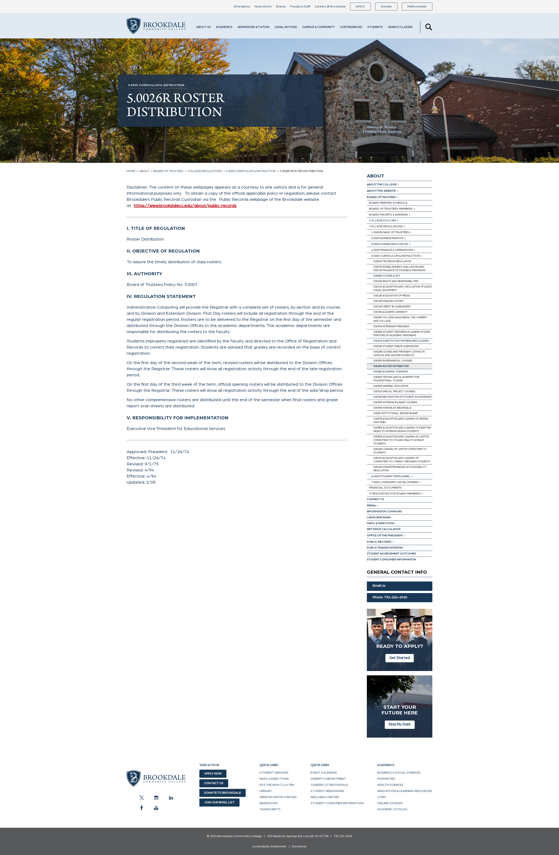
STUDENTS (375, 27)
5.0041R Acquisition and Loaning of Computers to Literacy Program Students (401, 460)
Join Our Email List (219, 802)
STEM (381, 797)
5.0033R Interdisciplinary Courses (395, 402)
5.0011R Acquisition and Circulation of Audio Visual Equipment (402, 288)
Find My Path (400, 724)
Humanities (386, 778)
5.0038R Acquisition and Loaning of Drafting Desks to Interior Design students (402, 429)
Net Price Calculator (383, 529)
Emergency (242, 6)
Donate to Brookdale (222, 792)
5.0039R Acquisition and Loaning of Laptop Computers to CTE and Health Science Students (401, 440)
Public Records (379, 541)
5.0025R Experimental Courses (392, 361)
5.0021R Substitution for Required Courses (401, 341)
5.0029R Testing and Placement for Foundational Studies (396, 379)
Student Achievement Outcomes (391, 553)
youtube (156, 807)
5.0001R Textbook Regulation (392, 261)
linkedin (170, 797)
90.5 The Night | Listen (276, 784)
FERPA (371, 505)
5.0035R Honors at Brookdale (392, 408)
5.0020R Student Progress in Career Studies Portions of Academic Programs (401, 334)
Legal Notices (286, 27)
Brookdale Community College (156, 27)
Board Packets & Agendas (388, 214)
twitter (141, 797)
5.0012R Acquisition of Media (391, 295)
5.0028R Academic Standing (390, 371)
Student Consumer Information (391, 559)
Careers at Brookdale (329, 784)
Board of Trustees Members (391, 208)
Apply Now (213, 773)
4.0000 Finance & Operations (392, 250)
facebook (141, 807)
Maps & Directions (381, 523)
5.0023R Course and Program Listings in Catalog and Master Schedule (399, 353)
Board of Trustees (381, 197)
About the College (382, 184)
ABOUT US (203, 27)
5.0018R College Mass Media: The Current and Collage (400, 319)
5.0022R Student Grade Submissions (396, 346)
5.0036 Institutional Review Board (395, 413)
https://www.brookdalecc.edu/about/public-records (185, 205)
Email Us (379, 585)
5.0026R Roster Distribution (391, 366)
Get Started (399, 658)
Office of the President (385, 535)
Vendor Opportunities (278, 797)
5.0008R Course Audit (386, 276)
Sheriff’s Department (328, 778)
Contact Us (375, 499)
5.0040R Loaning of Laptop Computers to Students (399, 451)
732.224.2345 (342, 836)
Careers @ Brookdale (330, 6)
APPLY (360, 6)
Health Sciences (390, 784)
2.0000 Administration (387, 238)
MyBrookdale (417, 6)
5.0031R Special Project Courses (394, 391)
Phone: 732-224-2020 (390, 597)
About (375, 176)
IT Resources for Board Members (395, 493)
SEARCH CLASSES (400, 27)
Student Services (273, 772)
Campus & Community (318, 27)
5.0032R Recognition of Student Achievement (402, 397)
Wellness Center (325, 797)
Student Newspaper (327, 791)
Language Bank (379, 517)
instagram (156, 797)
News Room (263, 6)
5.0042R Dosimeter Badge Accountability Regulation (399, 469)
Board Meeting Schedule (388, 202)
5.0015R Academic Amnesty (390, 312)
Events (281, 6)
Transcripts (270, 809)
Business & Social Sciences (399, 772)
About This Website (381, 190)
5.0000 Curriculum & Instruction (395, 256)
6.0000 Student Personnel (391, 476)
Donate (386, 6)
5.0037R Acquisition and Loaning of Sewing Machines (400, 420)
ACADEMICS (224, 27)
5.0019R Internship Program (391, 326)
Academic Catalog (392, 809)
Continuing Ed (351, 27)
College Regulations (386, 226)
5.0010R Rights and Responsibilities (395, 281)
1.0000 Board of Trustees (390, 232)
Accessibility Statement (269, 846)
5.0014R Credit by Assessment (392, 306)
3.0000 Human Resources (389, 244)
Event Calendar (324, 772)
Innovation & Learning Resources (404, 791)
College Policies (382, 220)
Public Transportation (385, 547)
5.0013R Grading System (388, 301)
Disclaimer (299, 846)
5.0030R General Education (390, 386)
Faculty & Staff (300, 6)
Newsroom (268, 803)
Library (265, 791)
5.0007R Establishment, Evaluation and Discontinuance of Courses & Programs (399, 269)
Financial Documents (385, 487)
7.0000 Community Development (395, 482)
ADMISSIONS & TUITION (253, 27)
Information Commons (384, 511)
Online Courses (390, 803)
